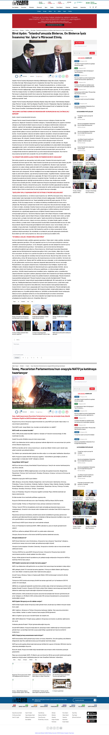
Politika (70, 11)
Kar (28, 301)
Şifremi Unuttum (76, 717)
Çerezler (55, 733)
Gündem (31, 7)
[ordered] (31, 358)
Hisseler (63, 706)
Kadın (52, 7)
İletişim (42, 733)
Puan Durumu (54, 706)
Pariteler (72, 706)
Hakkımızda (37, 733)
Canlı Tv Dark (28, 713)
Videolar (68, 7)
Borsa (14, 706)
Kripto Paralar (92, 706)
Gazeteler (83, 7)
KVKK (58, 733)
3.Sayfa (39, 11)
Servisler (23, 7)
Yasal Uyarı (71, 733)
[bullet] (34, 358)
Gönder (17, 357)
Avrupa (44, 11)
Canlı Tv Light (15, 717)
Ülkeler (31, 659)
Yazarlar (75, 7)
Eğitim (59, 11)
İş (18, 301)
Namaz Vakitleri (23, 706)
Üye (36, 659)
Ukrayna (25, 659)
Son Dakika (15, 7)
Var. (32, 301)
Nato (14, 659)
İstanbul (23, 301)
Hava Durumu (44, 706)
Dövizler (54, 715)
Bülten (50, 11)
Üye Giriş (74, 713)
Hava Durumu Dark (17, 713)
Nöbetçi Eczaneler (30, 717)
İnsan (14, 301)
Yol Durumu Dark (16, 715)
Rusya (19, 659)
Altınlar (54, 713)
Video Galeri (65, 715)
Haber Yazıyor (15, 30)
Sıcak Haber (65, 721)
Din (55, 11)
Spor (46, 7)
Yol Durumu (81, 706)
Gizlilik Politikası (48, 733)
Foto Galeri (59, 7)
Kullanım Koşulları (64, 733)
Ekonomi (39, 7)
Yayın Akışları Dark (30, 715)
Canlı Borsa (41, 713)
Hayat (64, 11)
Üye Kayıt (74, 715)
